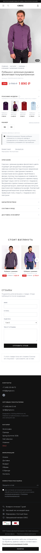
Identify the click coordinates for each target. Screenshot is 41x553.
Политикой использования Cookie (15, 544)
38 (5, 127)
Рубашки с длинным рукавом (13, 68)
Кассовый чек (19, 149)
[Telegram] (4, 395)
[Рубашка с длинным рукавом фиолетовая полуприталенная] (30, 257)
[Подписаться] (37, 485)
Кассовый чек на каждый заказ (17, 510)
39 (11, 127)
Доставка (6, 460)
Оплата (5, 457)
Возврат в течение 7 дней (16, 507)
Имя (5, 302)
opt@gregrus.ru (8, 410)
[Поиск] (8, 5)
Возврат (6, 464)
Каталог (13, 66)
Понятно (20, 549)
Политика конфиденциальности (26, 534)
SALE (5, 446)
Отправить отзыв (20, 345)
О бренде (6, 471)
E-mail (6, 311)
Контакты (6, 474)
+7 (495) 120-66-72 (9, 387)
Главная (5, 66)
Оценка (7, 319)
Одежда (22, 66)
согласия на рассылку (12, 494)
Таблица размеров (34, 122)
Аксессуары (7, 429)
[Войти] (37, 5)
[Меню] (3, 5)
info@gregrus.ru (8, 391)
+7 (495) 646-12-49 (9, 406)
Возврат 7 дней (6, 149)
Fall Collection (8, 439)
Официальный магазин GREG (17, 518)
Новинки (6, 442)
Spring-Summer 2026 (10, 436)
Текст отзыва (10, 327)
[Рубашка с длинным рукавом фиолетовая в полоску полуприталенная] (11, 257)
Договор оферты (10, 534)
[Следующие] (37, 106)
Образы (5, 467)
